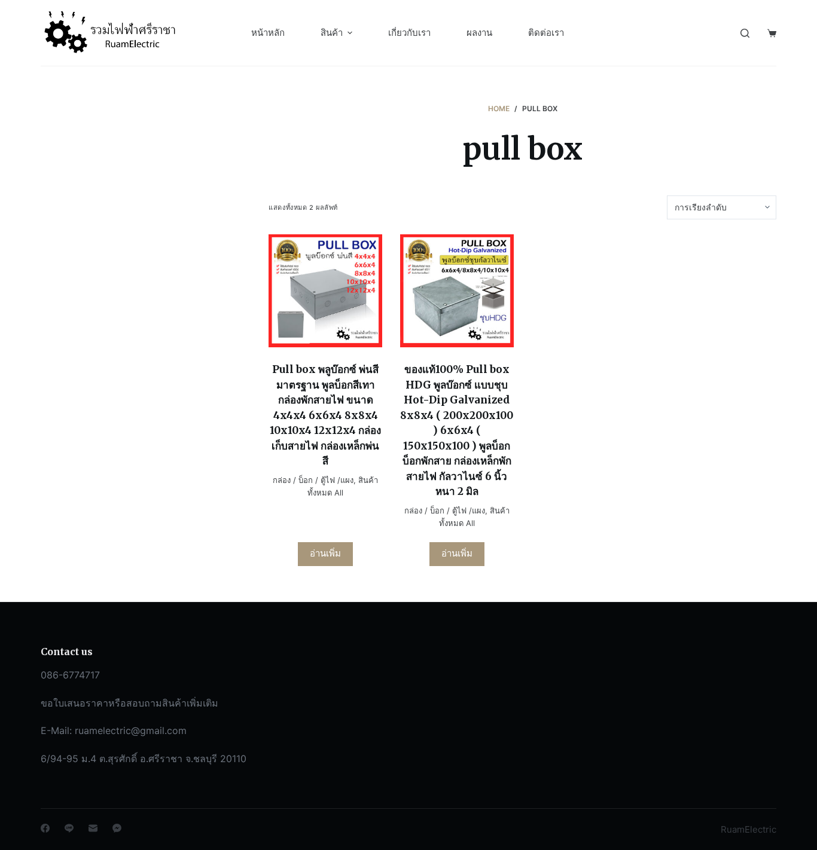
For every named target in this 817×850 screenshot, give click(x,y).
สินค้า (332, 32)
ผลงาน (479, 32)
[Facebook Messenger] (116, 828)
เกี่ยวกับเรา (409, 32)
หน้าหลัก (268, 32)
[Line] (69, 828)
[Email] (93, 828)
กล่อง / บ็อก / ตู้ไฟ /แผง (313, 480)
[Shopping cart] (771, 33)
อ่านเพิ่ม (325, 553)
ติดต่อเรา (546, 32)
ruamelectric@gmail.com (131, 730)
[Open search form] (744, 33)
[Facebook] (45, 828)
